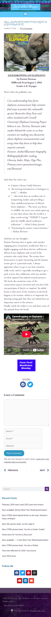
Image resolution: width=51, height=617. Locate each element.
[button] (25, 14)
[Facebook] (16, 572)
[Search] (47, 489)
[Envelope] (31, 580)
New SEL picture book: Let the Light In (18, 524)
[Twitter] (22, 572)
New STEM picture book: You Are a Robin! (20, 545)
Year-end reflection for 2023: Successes (19, 550)
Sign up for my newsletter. (14, 605)
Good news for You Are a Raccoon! (17, 534)
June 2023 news (9, 556)
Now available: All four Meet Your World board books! (24, 510)
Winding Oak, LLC (37, 611)
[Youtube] (19, 580)
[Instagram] (34, 572)
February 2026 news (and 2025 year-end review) (22, 504)
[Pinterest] (28, 572)
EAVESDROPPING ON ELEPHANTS (26, 75)
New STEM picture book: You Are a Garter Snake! (23, 529)
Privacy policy (8, 601)
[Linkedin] (25, 580)
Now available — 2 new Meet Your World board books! (25, 540)
